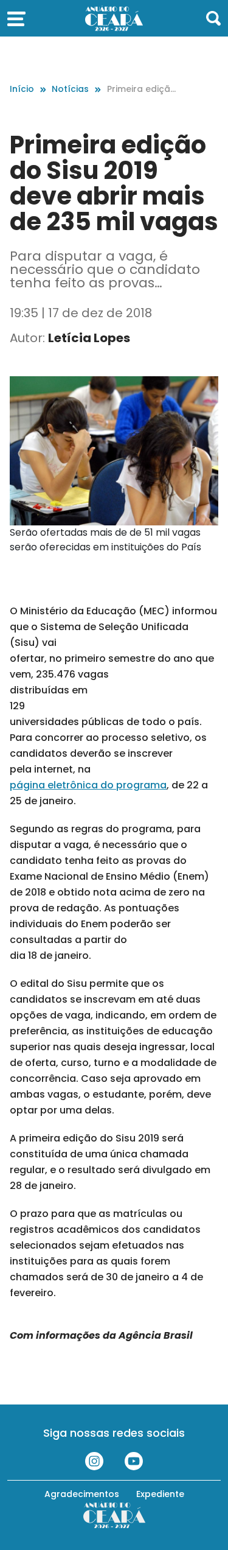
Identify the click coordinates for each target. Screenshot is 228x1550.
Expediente (160, 1494)
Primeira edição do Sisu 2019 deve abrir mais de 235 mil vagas (141, 89)
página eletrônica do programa (88, 785)
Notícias (70, 89)
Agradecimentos (81, 1494)
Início (22, 89)
